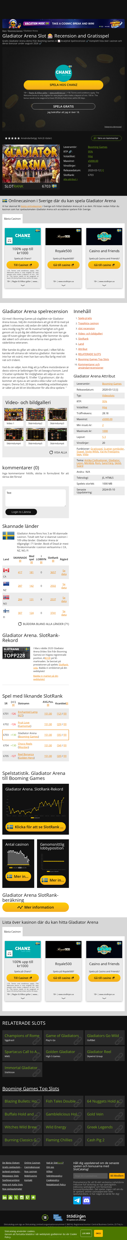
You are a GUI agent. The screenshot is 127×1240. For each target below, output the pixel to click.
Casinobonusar (32, 1167)
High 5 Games (53, 1056)
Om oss (50, 1167)
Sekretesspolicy (54, 1175)
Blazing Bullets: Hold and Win (23, 1101)
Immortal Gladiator (21, 1067)
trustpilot (33, 1196)
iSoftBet (91, 1040)
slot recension (86, 328)
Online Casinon (32, 1162)
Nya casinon (30, 1171)
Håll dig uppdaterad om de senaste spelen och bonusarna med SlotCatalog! (96, 1166)
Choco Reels (25, 743)
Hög (90, 156)
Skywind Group (95, 1056)
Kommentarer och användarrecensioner (90, 366)
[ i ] (102, 170)
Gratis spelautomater (13, 1167)
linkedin (4, 1196)
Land (81, 344)
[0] (65, 713)
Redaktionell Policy (56, 1184)
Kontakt (28, 1180)
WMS (7, 1056)
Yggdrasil (9, 1040)
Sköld (118, 463)
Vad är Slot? (55, 1162)
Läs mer (86, 1233)
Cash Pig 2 (96, 1140)
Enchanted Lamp (28, 712)
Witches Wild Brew (21, 1127)
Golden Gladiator (60, 1051)
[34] (59, 745)
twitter (16, 1196)
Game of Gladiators (62, 1035)
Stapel (80, 451)
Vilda (85, 454)
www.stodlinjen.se (57, 92)
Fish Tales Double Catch (64, 1101)
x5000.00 (93, 161)
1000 (105, 431)
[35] (59, 735)
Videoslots (108, 395)
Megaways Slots (10, 1175)
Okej (98, 1233)
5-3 (104, 437)
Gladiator (114, 460)
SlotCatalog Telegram (77, 1199)
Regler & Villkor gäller (38, 92)
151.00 (48, 713)
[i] (20, 561)
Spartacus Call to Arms (23, 1051)
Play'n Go (50, 1040)
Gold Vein (95, 1114)
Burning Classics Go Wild (23, 1140)
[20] (59, 756)
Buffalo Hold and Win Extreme (23, 1114)
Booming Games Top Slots (93, 359)
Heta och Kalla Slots (12, 1184)
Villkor (49, 1171)
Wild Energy (56, 1127)
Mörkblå (89, 463)
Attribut (82, 349)
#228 (47, 658)
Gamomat (25, 726)
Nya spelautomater (12, 1188)
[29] (59, 724)
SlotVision (10, 1072)
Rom (98, 463)
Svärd (80, 466)
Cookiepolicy (52, 1180)
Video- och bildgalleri (90, 333)
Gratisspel (97, 448)
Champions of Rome (22, 1035)
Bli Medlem (117, 1175)
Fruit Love (23, 722)
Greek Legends (100, 1127)
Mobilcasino (30, 1175)
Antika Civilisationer (95, 460)
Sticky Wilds (92, 451)
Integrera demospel (113, 126)
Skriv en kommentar (108, 138)
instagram (22, 1196)
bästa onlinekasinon (31, 206)
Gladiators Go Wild (103, 1035)
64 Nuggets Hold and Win (106, 1101)
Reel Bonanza (26, 754)
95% (90, 151)
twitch (27, 1196)
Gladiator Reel (99, 1051)
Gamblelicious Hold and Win (64, 1114)
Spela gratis (63, 106)
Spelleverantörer (11, 1180)
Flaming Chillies (59, 1140)
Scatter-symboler (114, 448)
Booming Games (97, 147)
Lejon (80, 463)
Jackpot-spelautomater (14, 1171)
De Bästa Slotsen (11, 1162)
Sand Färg (107, 463)
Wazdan (23, 747)
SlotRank (83, 338)
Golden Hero (26, 757)
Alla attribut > (71, 179)
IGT (21, 715)
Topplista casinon (88, 323)
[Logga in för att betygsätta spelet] (12, 138)
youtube (10, 1196)
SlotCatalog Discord (86, 1199)
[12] (59, 713)
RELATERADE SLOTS (89, 354)
